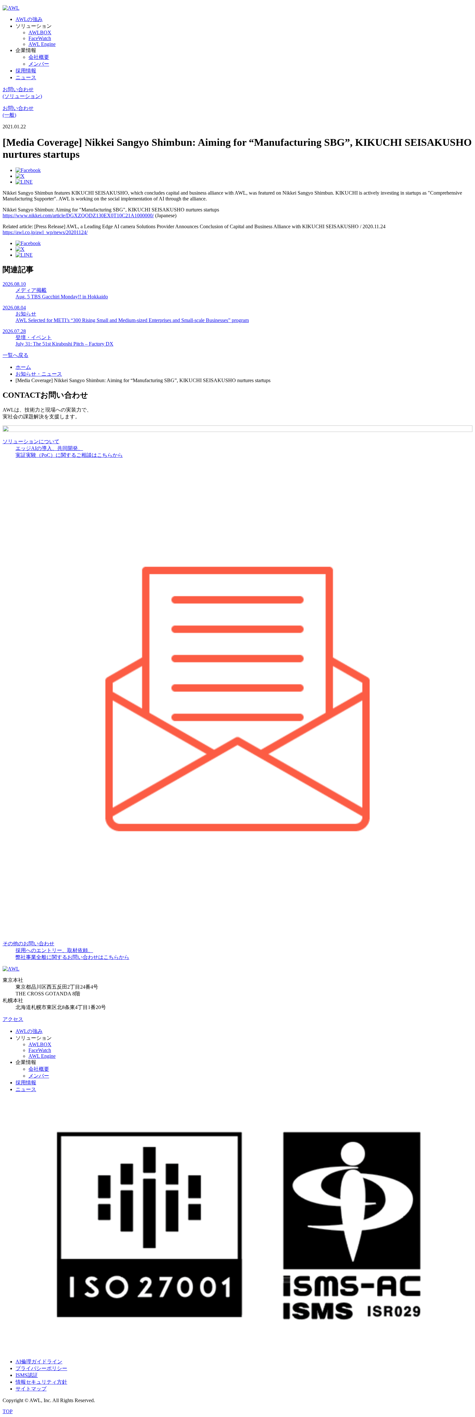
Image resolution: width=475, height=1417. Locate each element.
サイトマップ (31, 1388)
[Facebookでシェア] (28, 170)
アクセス (13, 1019)
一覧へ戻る (15, 355)
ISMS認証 (27, 1375)
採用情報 (26, 70)
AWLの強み (29, 19)
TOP (8, 1411)
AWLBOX (39, 32)
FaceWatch (39, 38)
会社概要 (38, 57)
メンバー (38, 64)
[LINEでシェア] (24, 182)
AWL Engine (42, 44)
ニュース (26, 77)
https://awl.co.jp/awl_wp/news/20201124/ (45, 232)
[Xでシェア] (20, 176)
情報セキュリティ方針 (41, 1382)
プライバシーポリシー (41, 1368)
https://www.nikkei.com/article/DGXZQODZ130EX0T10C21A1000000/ (78, 215)
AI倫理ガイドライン (39, 1361)
